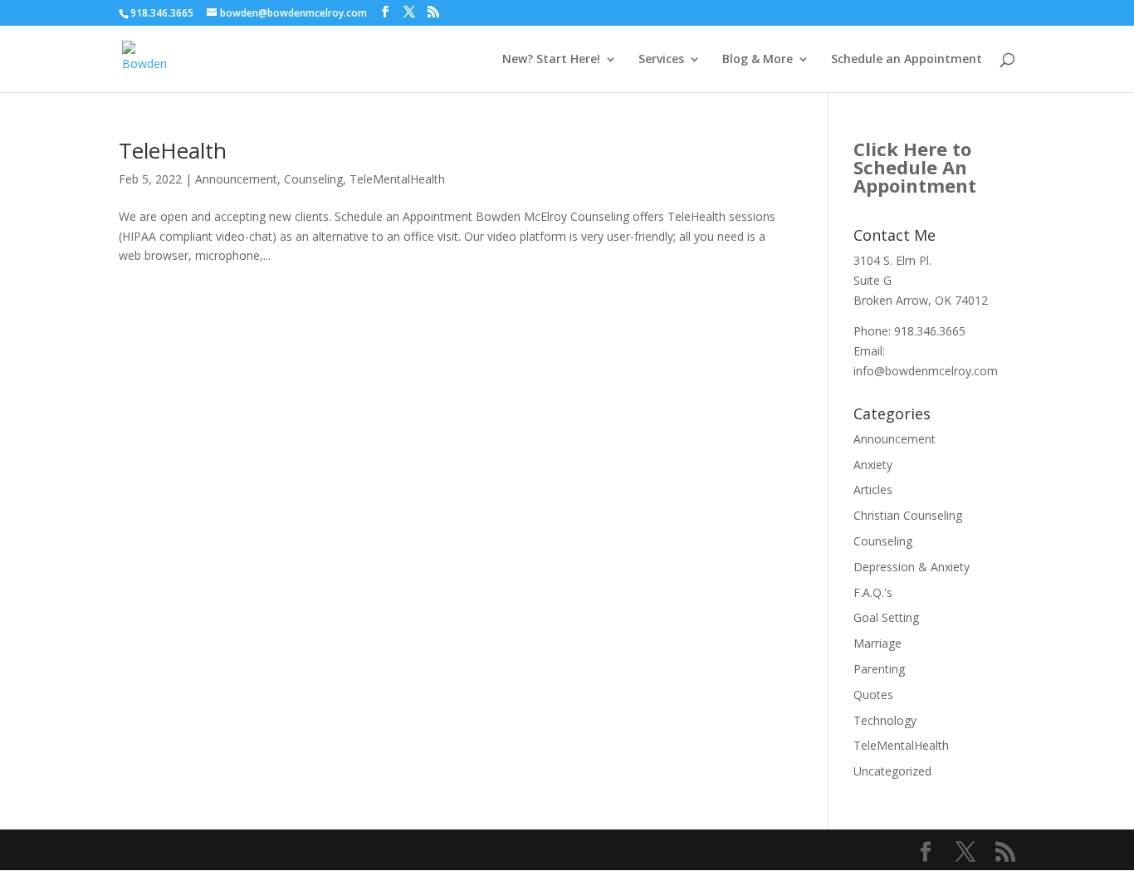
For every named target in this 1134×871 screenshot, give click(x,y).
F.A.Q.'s (872, 592)
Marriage (877, 643)
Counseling (313, 179)
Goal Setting (886, 617)
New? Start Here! (551, 59)
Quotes (873, 694)
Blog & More (757, 59)
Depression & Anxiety (911, 567)
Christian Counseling (907, 515)
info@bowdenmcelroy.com (925, 371)
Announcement (236, 179)
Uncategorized (892, 771)
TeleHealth (173, 150)
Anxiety (872, 464)
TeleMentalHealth (397, 179)
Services (661, 59)
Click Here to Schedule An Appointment (914, 167)
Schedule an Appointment (906, 59)
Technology (884, 720)
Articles (872, 489)
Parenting (879, 669)
